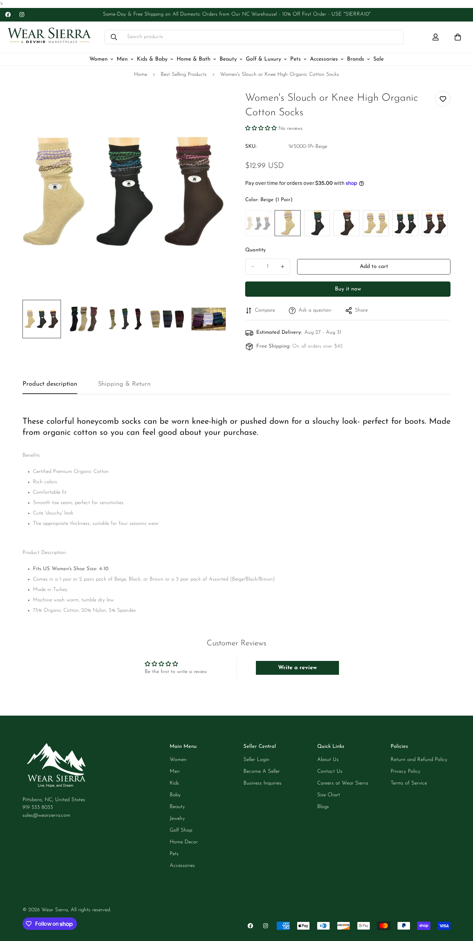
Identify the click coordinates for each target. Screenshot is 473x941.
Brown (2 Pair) (435, 223)
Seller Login (256, 759)
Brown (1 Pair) (346, 223)
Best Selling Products (184, 74)
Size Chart (328, 795)
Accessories (324, 59)
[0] (458, 37)
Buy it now (348, 289)
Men (122, 59)
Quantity (255, 250)
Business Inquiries (262, 783)
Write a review (297, 668)
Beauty (228, 59)
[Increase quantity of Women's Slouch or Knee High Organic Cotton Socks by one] (282, 266)
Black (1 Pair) (317, 223)
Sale (378, 59)
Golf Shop (181, 830)
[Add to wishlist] (442, 99)
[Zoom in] (213, 104)
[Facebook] (8, 14)
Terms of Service (409, 783)
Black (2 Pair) (405, 223)
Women (98, 59)
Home (140, 74)
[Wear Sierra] (49, 37)
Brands (355, 59)
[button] (261, 128)
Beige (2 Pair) (376, 223)
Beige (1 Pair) (288, 223)
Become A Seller (261, 771)
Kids (174, 783)
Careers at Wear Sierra (342, 783)
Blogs (323, 806)
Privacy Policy (405, 771)
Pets (295, 59)
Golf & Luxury (263, 59)
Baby (175, 795)
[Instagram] (22, 14)
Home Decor (184, 842)
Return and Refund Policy (419, 759)
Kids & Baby (152, 59)
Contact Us (329, 771)
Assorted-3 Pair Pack (258, 223)
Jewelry (177, 818)
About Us (328, 759)
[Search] (114, 37)
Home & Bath (194, 59)
